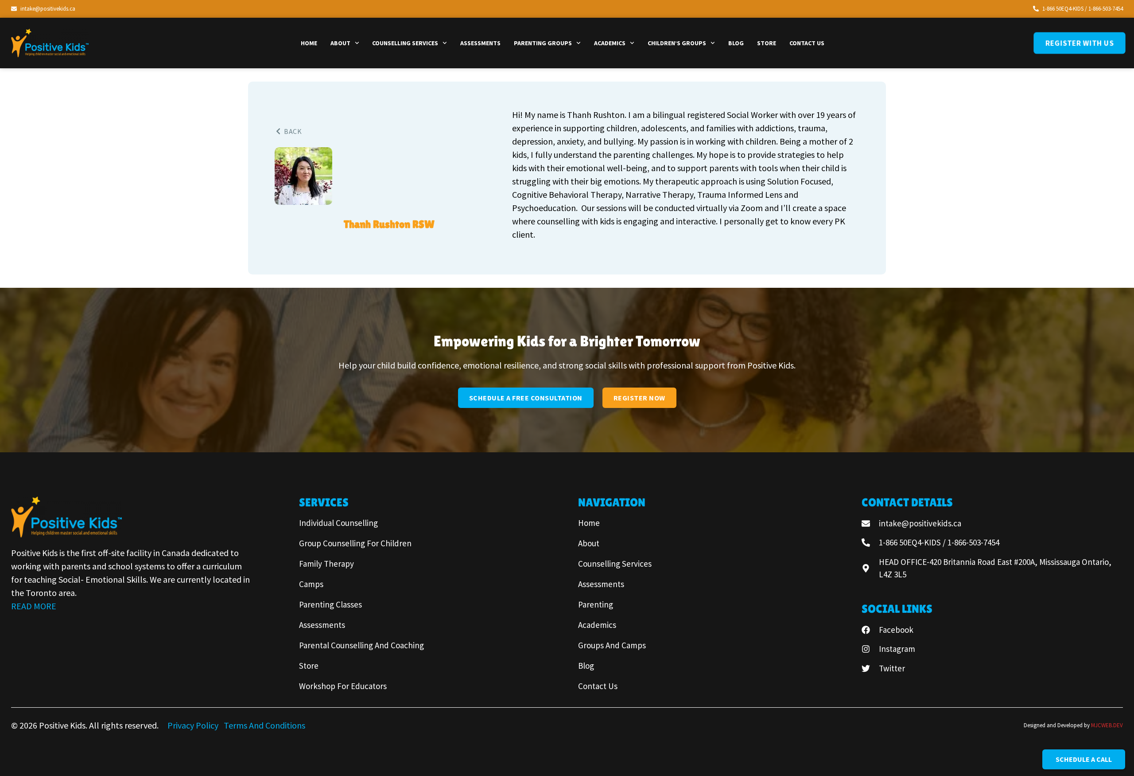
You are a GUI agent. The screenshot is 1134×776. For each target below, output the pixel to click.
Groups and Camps (612, 645)
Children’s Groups (677, 43)
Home (309, 43)
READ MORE (33, 605)
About (340, 43)
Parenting (595, 604)
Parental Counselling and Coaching (361, 645)
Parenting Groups (543, 43)
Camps (311, 584)
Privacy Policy (193, 725)
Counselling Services (405, 43)
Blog (736, 43)
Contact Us (806, 43)
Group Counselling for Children (355, 543)
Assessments (480, 43)
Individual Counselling (338, 522)
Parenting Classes (330, 604)
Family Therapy (326, 563)
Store (766, 43)
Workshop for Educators (343, 686)
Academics (609, 43)
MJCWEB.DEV (1107, 725)
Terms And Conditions (264, 725)
